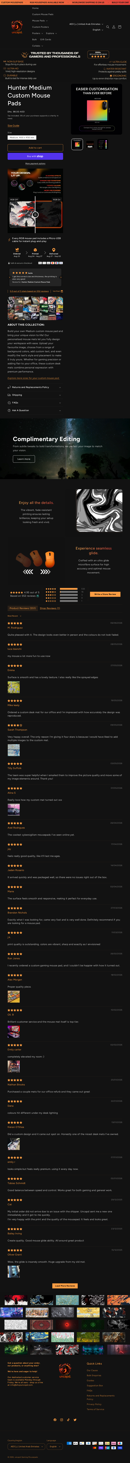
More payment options (35, 163)
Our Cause (92, 1370)
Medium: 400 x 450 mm (22, 137)
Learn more (24, 459)
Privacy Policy (94, 1404)
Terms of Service (95, 1409)
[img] (24, 592)
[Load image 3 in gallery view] (102, 144)
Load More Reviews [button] (65, 1286)
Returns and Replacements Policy (101, 1397)
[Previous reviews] (9, 277)
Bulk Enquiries (94, 1375)
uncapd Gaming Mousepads (26, 1457)
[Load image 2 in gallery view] (90, 144)
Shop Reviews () (50, 608)
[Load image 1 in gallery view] (77, 144)
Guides (90, 1380)
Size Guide (13, 125)
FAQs (89, 1390)
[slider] (35, 214)
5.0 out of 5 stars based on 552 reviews (29, 291)
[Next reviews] (61, 277)
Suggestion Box (95, 1385)
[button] (39, 21)
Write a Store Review (105, 594)
